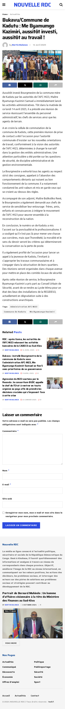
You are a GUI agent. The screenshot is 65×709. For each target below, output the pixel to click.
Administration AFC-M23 (23, 306)
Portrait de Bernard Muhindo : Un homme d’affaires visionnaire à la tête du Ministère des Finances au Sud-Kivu (30, 597)
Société (38, 677)
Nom (5, 470)
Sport (37, 682)
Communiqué (9, 667)
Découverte (8, 672)
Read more (11, 643)
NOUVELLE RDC (32, 4)
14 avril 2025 (39, 45)
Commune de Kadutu (15, 311)
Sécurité (38, 672)
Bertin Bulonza (20, 45)
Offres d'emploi (10, 682)
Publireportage (42, 667)
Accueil (6, 695)
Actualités (15, 14)
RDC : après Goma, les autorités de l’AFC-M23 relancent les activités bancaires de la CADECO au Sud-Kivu (22, 342)
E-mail (6, 484)
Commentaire (10, 431)
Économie (7, 677)
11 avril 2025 (28, 373)
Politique (10, 611)
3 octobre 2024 (29, 605)
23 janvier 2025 (29, 400)
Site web (7, 498)
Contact (35, 695)
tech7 (51, 701)
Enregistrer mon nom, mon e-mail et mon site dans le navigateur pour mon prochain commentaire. (34, 514)
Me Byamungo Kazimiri (42, 311)
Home (5, 14)
